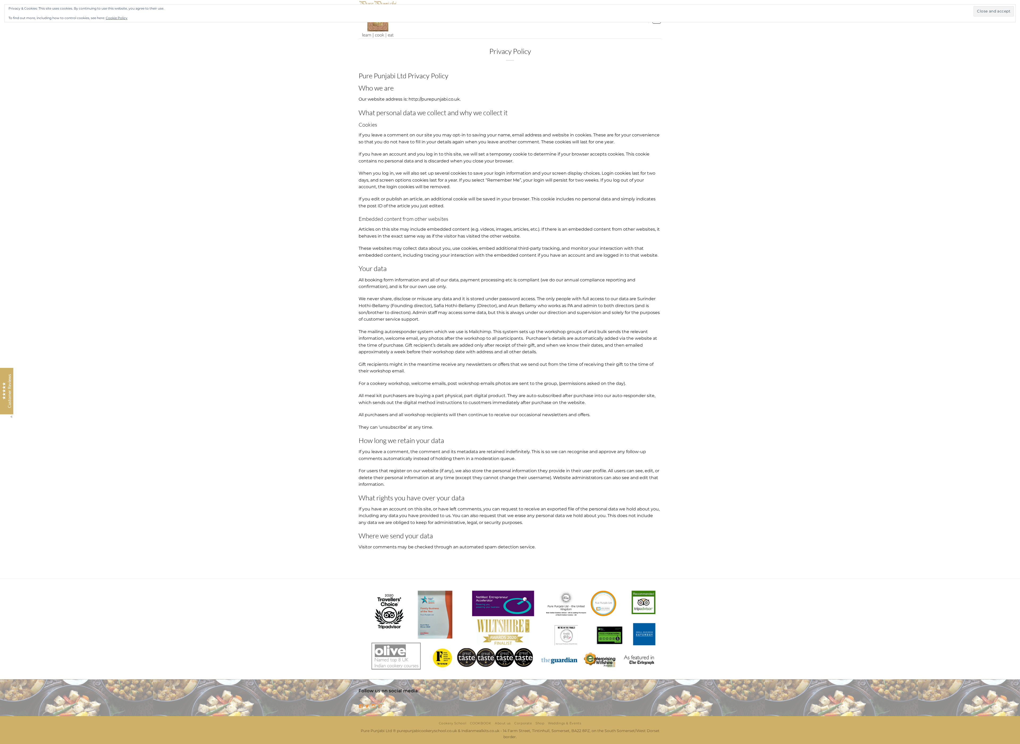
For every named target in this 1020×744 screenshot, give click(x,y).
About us (503, 723)
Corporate (523, 723)
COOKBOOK (480, 723)
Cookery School (452, 723)
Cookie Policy (117, 18)
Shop (540, 723)
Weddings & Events (564, 723)
